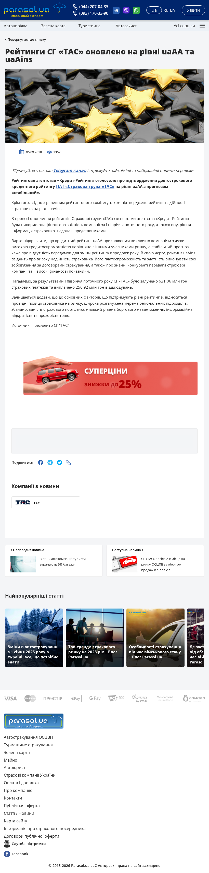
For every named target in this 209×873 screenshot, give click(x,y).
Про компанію (18, 790)
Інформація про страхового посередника (45, 828)
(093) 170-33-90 (93, 13)
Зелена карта (53, 25)
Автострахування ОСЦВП (28, 737)
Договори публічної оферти (31, 836)
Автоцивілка (15, 25)
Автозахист (126, 25)
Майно (10, 760)
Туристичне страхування (28, 745)
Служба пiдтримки (29, 843)
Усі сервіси (184, 25)
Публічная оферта (22, 805)
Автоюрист (14, 767)
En (172, 10)
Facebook (20, 853)
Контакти (13, 798)
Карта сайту (15, 821)
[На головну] (33, 721)
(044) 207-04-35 (93, 6)
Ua (154, 10)
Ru (165, 10)
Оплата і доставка (21, 783)
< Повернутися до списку (25, 39)
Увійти (193, 10)
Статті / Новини (19, 813)
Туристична (89, 25)
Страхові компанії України (30, 775)
